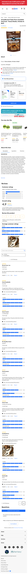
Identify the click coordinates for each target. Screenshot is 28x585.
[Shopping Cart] (24, 9)
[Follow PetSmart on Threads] (14, 547)
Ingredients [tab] (14, 151)
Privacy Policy (3, 562)
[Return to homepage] (15, 8)
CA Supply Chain (4, 566)
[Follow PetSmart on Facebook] (5, 547)
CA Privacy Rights (4, 568)
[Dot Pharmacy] (16, 551)
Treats (5, 17)
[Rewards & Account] (7, 9)
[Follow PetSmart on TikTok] (18, 547)
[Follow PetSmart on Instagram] (9, 547)
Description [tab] (5, 151)
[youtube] (22, 547)
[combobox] (13, 13)
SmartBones (3, 25)
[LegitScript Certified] (7, 552)
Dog (2, 17)
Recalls (2, 558)
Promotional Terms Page (18, 527)
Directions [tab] (22, 151)
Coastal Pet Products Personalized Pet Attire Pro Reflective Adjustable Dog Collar (17, 135)
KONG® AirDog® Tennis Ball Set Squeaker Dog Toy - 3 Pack (6, 135)
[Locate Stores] (21, 9)
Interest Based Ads (4, 564)
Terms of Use (3, 560)
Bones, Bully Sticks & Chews (14, 17)
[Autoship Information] (15, 83)
